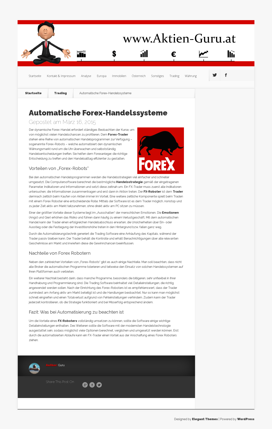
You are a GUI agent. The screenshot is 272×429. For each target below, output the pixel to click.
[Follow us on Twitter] (214, 75)
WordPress (245, 419)
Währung (191, 76)
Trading (174, 76)
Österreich (139, 76)
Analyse (86, 76)
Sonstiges (157, 76)
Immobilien (119, 76)
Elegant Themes (205, 419)
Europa (101, 76)
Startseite (35, 76)
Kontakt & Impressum (61, 76)
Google (85, 385)
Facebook (92, 385)
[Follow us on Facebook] (225, 75)
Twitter (99, 385)
